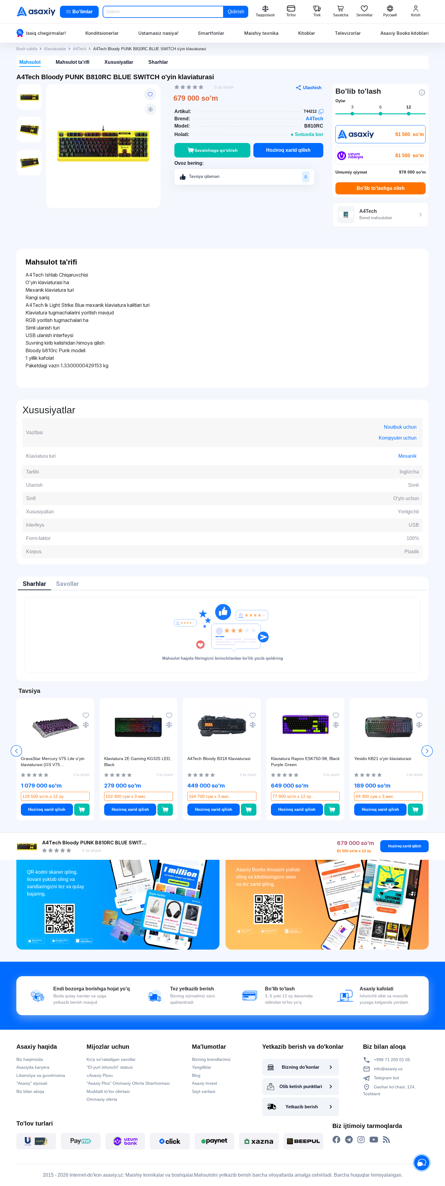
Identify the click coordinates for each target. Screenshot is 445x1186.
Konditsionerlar (102, 33)
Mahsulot (30, 62)
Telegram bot (386, 1077)
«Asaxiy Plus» (100, 1075)
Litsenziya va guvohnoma (40, 1075)
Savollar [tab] (67, 583)
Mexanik (407, 456)
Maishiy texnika (261, 33)
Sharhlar (158, 62)
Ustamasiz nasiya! (158, 33)
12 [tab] (408, 107)
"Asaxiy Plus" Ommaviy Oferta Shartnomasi (128, 1083)
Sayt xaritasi (203, 1091)
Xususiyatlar (118, 62)
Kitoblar (306, 33)
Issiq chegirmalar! (46, 33)
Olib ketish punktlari (300, 1086)
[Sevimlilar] (150, 94)
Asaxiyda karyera (32, 1067)
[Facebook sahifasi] (336, 1139)
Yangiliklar (201, 1067)
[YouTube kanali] (373, 1139)
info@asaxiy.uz (388, 1068)
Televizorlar (348, 33)
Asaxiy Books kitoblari (405, 33)
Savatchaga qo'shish (216, 150)
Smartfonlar (211, 33)
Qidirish (236, 11)
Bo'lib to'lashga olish (381, 188)
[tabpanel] (222, 635)
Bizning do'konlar (300, 1067)
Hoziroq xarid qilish (288, 150)
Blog (196, 1075)
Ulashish (312, 87)
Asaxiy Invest (204, 1083)
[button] (427, 751)
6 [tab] (380, 107)
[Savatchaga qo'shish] (82, 810)
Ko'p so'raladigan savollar (111, 1059)
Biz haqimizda (29, 1059)
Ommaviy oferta (102, 1099)
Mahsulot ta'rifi (72, 62)
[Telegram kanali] (349, 1139)
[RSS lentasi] (386, 1139)
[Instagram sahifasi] (361, 1139)
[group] (103, 143)
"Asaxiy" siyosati (31, 1083)
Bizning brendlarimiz (211, 1059)
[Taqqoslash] (150, 109)
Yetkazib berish (301, 1106)
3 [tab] (352, 107)
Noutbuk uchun (400, 427)
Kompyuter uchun (398, 437)
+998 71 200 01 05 (391, 1059)
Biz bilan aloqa (30, 1091)
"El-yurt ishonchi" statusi (110, 1067)
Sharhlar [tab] (34, 583)
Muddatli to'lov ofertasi (108, 1091)
